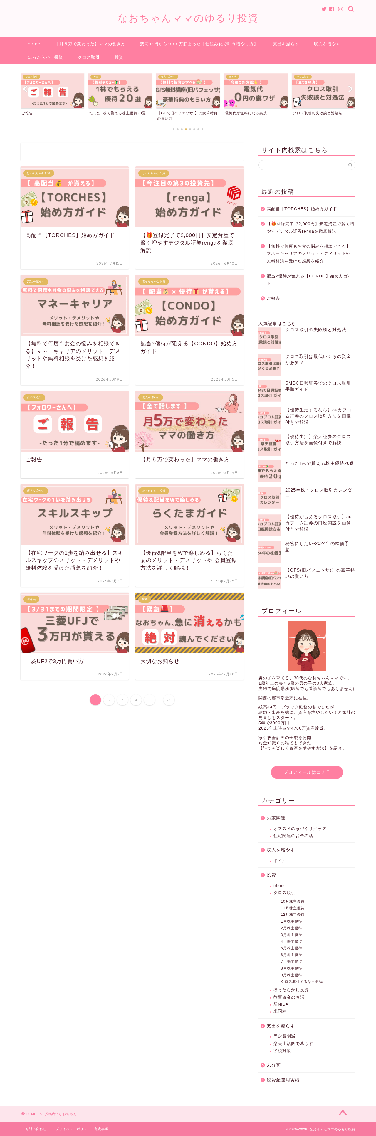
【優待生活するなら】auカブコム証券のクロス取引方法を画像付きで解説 (318, 416)
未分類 (274, 1065)
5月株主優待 (291, 948)
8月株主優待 (291, 968)
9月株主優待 (291, 975)
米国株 (280, 1011)
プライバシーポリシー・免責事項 (82, 1129)
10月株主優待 (293, 901)
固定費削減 (284, 1036)
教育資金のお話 (288, 997)
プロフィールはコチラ (306, 772)
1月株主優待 (291, 921)
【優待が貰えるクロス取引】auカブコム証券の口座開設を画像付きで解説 (318, 522)
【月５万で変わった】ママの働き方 (90, 43)
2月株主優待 (291, 928)
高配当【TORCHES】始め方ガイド (302, 209)
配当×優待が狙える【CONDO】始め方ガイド (309, 280)
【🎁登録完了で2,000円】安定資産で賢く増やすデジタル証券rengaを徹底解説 (311, 228)
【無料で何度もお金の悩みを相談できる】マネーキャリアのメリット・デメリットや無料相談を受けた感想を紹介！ (308, 253)
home (34, 43)
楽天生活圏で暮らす (293, 1043)
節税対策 (282, 1051)
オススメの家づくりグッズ (299, 829)
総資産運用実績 (283, 1079)
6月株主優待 (291, 955)
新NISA (280, 1004)
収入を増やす (327, 43)
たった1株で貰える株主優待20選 (319, 463)
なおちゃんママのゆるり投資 (188, 18)
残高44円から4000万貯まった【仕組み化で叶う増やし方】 (199, 43)
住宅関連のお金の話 (293, 836)
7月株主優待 (291, 962)
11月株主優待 (293, 908)
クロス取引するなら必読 (302, 982)
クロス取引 (89, 57)
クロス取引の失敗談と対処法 (315, 329)
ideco (279, 885)
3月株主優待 (291, 935)
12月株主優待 (293, 915)
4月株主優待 (291, 942)
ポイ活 (280, 861)
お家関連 (276, 817)
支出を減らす (286, 43)
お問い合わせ (35, 1129)
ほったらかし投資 (45, 57)
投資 (119, 57)
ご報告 (273, 298)
